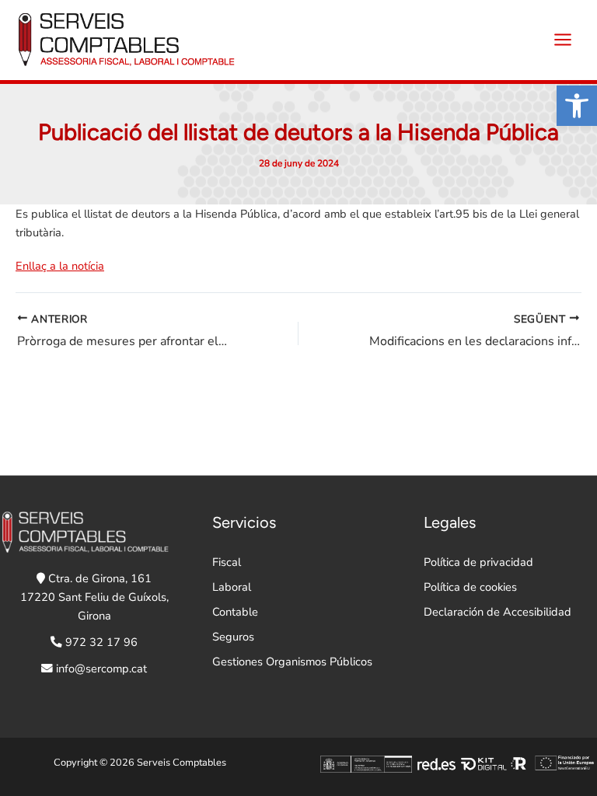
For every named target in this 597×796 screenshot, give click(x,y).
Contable (235, 612)
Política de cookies (470, 587)
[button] (577, 106)
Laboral (231, 587)
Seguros (233, 636)
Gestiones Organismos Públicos (292, 661)
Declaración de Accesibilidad (497, 612)
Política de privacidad (478, 562)
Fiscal (226, 562)
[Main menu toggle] (562, 39)
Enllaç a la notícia (60, 266)
